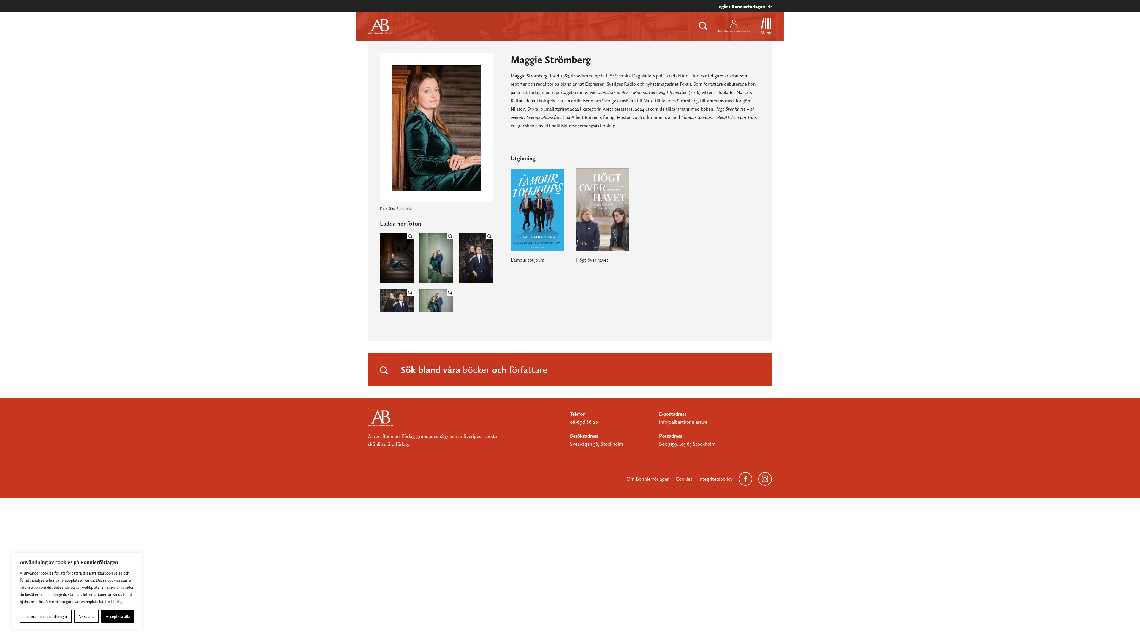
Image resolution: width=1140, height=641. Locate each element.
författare (528, 369)
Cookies (684, 479)
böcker (476, 369)
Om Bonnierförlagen (648, 479)
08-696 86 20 (584, 422)
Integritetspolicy (715, 479)
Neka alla (86, 616)
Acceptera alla (118, 616)
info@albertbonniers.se (683, 422)
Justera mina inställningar (45, 616)
